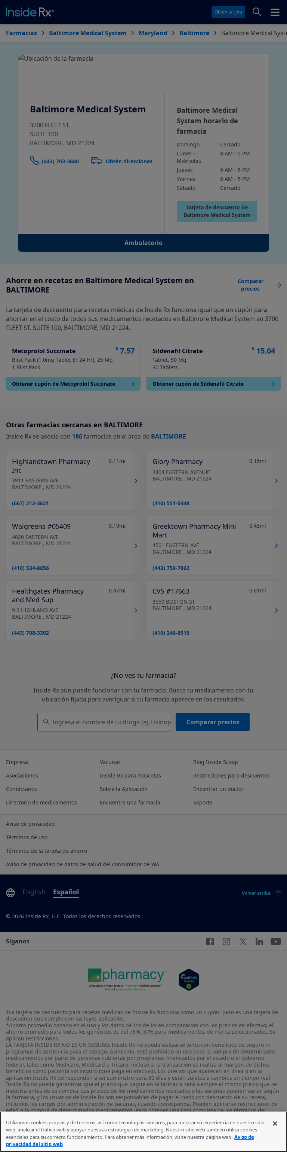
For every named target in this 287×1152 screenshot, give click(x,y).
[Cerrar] (275, 1123)
